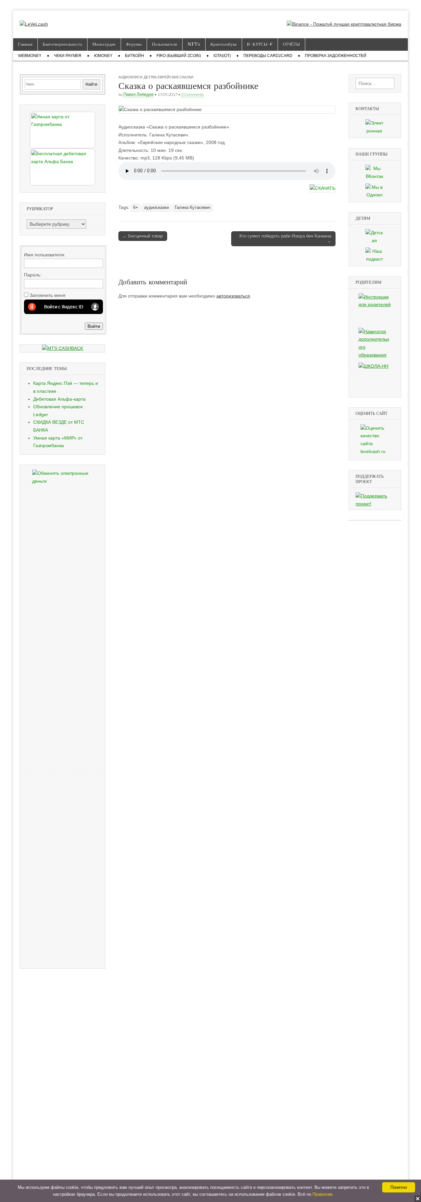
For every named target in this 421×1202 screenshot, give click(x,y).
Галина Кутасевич (192, 207)
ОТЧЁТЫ (291, 44)
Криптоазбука (223, 44)
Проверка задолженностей (335, 55)
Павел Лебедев (138, 94)
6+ (135, 207)
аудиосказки (156, 207)
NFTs (193, 44)
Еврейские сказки (175, 77)
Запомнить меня (47, 295)
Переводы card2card (267, 55)
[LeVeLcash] (34, 19)
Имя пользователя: (44, 254)
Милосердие (104, 44)
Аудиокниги (130, 77)
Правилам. (323, 1194)
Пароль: (32, 274)
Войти (93, 326)
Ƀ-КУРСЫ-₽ (260, 44)
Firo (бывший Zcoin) (179, 55)
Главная (25, 44)
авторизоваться (233, 296)
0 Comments (192, 94)
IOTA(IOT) (222, 55)
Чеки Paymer (68, 55)
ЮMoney (103, 55)
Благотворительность (62, 44)
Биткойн (134, 55)
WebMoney (29, 55)
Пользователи (164, 44)
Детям (150, 77)
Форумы (134, 44)
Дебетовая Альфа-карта (59, 399)
